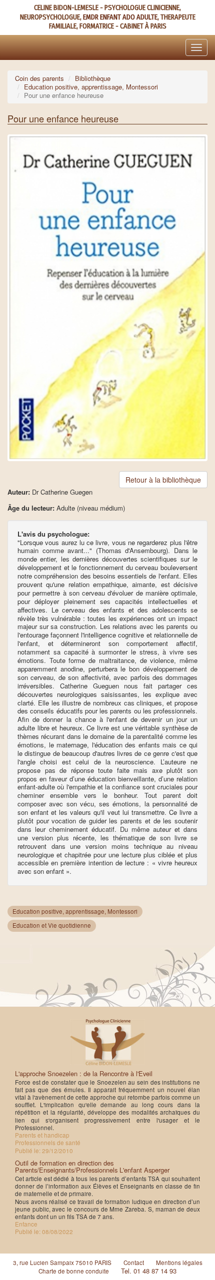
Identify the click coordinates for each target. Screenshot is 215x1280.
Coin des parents (39, 78)
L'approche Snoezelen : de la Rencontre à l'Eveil (83, 1073)
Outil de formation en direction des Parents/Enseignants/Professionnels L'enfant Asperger (92, 1166)
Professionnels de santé (47, 1143)
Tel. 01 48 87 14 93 (148, 1271)
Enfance (26, 1224)
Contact (134, 1263)
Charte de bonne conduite (73, 1271)
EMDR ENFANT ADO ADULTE (120, 17)
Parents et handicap (42, 1135)
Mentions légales (179, 1263)
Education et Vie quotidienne (51, 925)
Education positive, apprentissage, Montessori (91, 86)
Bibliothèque (92, 78)
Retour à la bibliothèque (163, 480)
